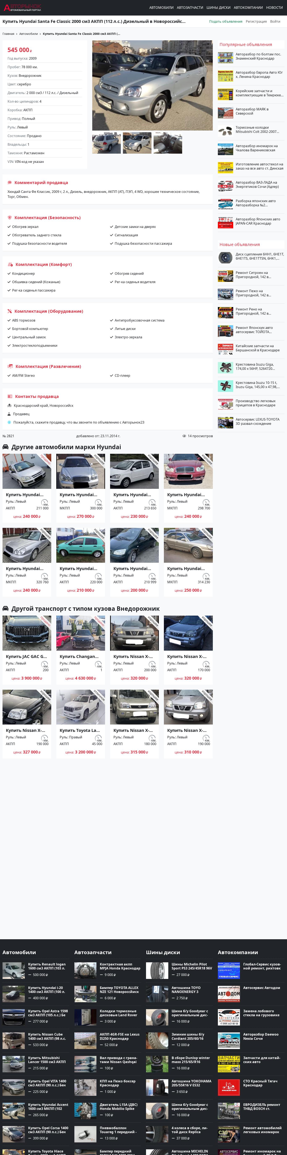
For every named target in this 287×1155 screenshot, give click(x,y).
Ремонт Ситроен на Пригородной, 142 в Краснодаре (252, 274)
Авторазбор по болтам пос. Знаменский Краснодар (258, 56)
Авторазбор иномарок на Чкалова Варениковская (257, 148)
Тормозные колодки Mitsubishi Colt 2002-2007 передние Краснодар (256, 129)
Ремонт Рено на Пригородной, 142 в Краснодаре (252, 311)
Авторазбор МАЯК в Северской (252, 111)
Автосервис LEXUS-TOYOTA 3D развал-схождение (257, 421)
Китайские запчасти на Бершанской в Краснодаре (258, 348)
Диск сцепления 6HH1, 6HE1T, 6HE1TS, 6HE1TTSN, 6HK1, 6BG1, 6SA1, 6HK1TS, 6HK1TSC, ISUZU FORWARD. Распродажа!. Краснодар (260, 256)
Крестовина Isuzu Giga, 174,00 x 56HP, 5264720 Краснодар (255, 366)
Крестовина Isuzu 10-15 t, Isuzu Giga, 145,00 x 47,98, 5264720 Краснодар (256, 384)
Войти (275, 21)
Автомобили (161, 7)
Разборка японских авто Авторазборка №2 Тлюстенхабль (256, 203)
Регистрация (256, 21)
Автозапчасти (190, 7)
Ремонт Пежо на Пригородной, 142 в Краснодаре (252, 293)
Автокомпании (248, 7)
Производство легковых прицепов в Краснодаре (255, 403)
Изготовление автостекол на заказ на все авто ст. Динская (259, 166)
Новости (274, 7)
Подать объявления (225, 21)
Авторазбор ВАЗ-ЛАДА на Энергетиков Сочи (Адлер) (257, 184)
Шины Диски (218, 7)
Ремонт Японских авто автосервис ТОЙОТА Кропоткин (254, 329)
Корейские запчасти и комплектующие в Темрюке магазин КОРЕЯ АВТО (258, 93)
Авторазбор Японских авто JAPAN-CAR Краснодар (258, 221)
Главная (8, 34)
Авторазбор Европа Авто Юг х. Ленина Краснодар (259, 74)
